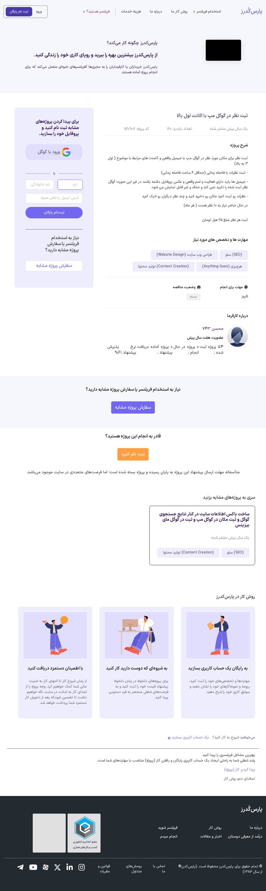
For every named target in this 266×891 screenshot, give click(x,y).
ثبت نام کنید (133, 454)
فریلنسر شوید (167, 828)
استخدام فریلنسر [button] (209, 11)
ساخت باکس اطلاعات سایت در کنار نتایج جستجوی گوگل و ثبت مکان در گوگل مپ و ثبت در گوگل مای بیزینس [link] (204, 519)
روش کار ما (179, 11)
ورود (39, 11)
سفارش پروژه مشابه (54, 265)
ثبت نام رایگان (19, 11)
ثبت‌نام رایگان (54, 212)
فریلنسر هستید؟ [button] (98, 11)
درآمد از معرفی (245, 836)
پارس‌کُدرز (251, 11)
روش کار (215, 828)
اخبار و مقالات (211, 836)
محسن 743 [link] (212, 329)
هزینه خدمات (131, 11)
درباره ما (156, 11)
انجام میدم (168, 836)
